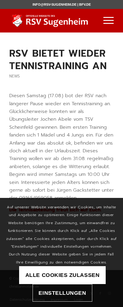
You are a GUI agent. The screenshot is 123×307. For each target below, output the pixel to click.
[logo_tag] (51, 20)
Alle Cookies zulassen (62, 275)
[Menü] (105, 20)
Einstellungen (62, 293)
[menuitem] (105, 20)
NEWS (14, 76)
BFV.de (85, 4)
